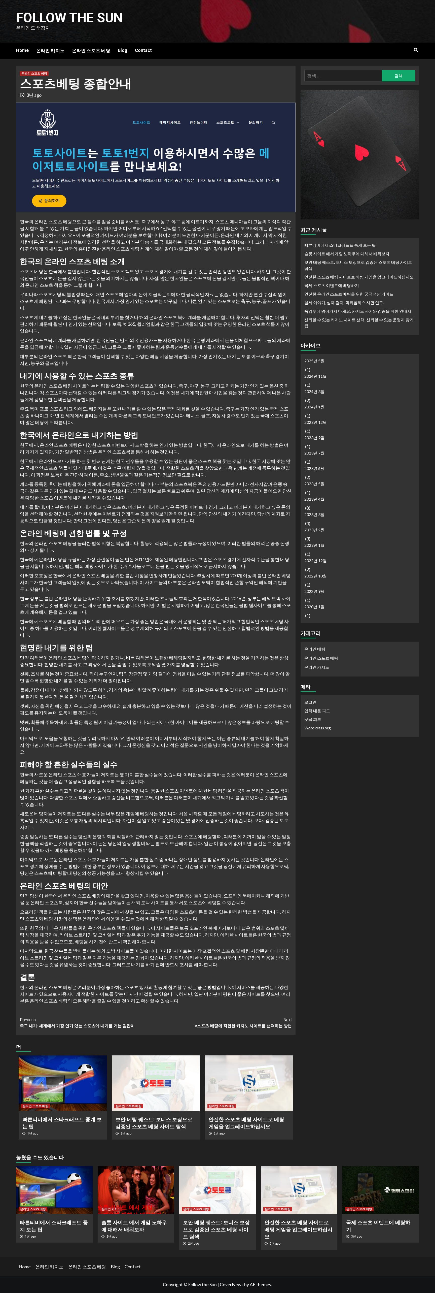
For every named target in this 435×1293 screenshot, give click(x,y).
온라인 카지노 (50, 50)
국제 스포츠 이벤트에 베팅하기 (331, 285)
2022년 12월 (315, 560)
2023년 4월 (314, 499)
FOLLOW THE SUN (69, 17)
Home (22, 50)
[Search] (416, 50)
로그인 (310, 702)
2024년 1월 (314, 407)
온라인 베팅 (314, 649)
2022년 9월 (314, 591)
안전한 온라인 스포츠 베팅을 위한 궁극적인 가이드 (348, 294)
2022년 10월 (315, 576)
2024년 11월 (315, 376)
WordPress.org (317, 728)
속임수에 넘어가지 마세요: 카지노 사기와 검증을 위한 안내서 (357, 311)
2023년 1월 (314, 545)
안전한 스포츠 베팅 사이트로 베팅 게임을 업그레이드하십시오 (359, 277)
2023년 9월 (314, 437)
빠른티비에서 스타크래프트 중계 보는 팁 (340, 245)
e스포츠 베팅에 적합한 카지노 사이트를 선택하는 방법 (243, 1022)
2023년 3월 (314, 514)
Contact (143, 50)
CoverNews (231, 1284)
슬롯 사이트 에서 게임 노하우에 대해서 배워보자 (346, 253)
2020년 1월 (314, 606)
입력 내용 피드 (317, 710)
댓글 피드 (312, 719)
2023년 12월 (315, 422)
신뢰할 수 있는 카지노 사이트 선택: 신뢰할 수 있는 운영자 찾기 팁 (359, 322)
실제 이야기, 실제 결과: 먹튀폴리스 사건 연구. (344, 302)
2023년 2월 (314, 530)
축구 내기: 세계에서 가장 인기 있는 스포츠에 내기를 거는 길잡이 (77, 1022)
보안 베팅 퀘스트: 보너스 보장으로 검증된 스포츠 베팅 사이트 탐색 (358, 265)
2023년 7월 (314, 453)
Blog (122, 50)
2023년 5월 (314, 483)
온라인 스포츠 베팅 (91, 50)
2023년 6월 (314, 468)
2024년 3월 (314, 391)
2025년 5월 (314, 361)
